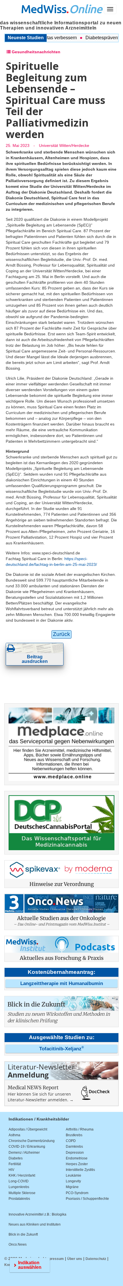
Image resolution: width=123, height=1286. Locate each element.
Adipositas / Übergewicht (28, 1129)
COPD (71, 1141)
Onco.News (18, 1244)
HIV (11, 1170)
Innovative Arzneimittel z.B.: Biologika (37, 1214)
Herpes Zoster (77, 1164)
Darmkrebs (74, 1147)
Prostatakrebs (19, 1199)
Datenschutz (96, 1259)
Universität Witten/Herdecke (64, 145)
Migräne (72, 1187)
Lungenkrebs (19, 1187)
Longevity (73, 1181)
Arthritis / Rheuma (80, 1129)
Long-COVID (19, 1181)
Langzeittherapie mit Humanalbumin (61, 983)
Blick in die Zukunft (23, 1234)
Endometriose (77, 1158)
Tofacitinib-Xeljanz (61, 1048)
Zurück (61, 634)
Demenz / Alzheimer (24, 1153)
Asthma (14, 1135)
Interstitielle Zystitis (80, 1170)
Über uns (74, 1259)
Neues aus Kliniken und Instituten (35, 1224)
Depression (75, 1153)
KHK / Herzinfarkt (22, 1175)
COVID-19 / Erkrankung (27, 1147)
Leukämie (73, 1175)
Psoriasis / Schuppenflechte (87, 1199)
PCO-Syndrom (77, 1193)
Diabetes (16, 1158)
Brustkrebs (74, 1135)
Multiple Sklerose (22, 1193)
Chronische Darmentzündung (32, 1141)
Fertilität (15, 1164)
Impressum (54, 1259)
